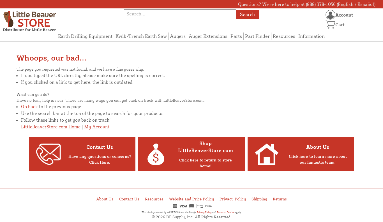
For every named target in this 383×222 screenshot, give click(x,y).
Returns (280, 198)
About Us (105, 198)
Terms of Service (225, 212)
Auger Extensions (208, 36)
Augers (178, 36)
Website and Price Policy (191, 198)
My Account (96, 127)
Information (311, 36)
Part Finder (257, 36)
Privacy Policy (233, 198)
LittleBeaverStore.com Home (50, 127)
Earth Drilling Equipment (85, 36)
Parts (236, 36)
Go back (29, 106)
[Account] (330, 15)
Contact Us (129, 198)
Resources (284, 36)
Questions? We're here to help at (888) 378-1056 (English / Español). (307, 4)
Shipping (259, 198)
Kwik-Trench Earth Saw (141, 36)
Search (247, 14)
